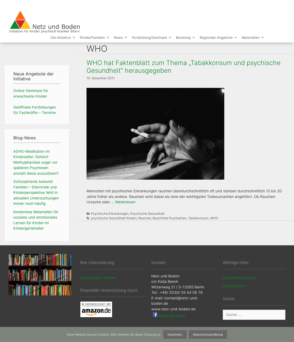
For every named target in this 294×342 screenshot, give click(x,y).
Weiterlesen (125, 202)
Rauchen (144, 218)
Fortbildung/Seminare (149, 37)
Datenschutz (233, 286)
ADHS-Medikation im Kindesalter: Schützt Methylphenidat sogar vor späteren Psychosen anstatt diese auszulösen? (36, 162)
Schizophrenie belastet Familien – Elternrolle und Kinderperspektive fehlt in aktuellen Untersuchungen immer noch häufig (36, 192)
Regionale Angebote (216, 37)
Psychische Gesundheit (147, 213)
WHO (214, 218)
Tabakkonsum (198, 218)
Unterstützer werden (98, 278)
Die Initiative (61, 37)
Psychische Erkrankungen (109, 213)
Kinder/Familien (92, 37)
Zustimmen (174, 334)
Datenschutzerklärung (208, 334)
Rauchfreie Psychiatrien (169, 218)
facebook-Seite (171, 316)
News (118, 37)
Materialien (251, 37)
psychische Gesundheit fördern (114, 218)
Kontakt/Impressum (239, 278)
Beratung (183, 37)
